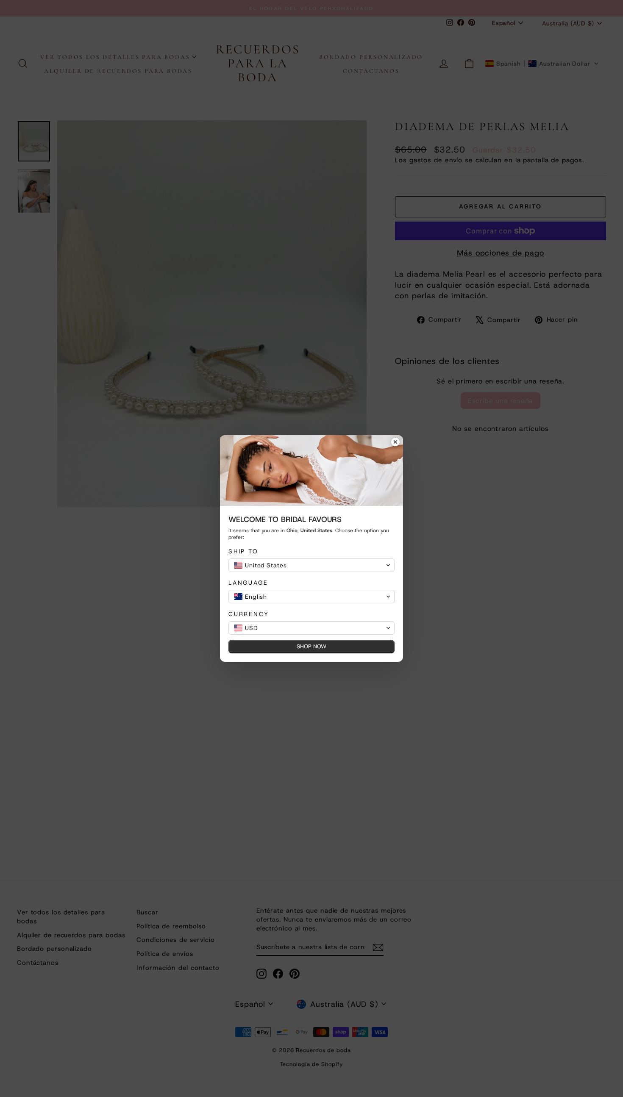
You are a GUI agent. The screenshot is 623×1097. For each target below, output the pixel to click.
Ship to (243, 551)
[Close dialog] (395, 442)
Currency (248, 614)
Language (248, 582)
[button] (311, 565)
